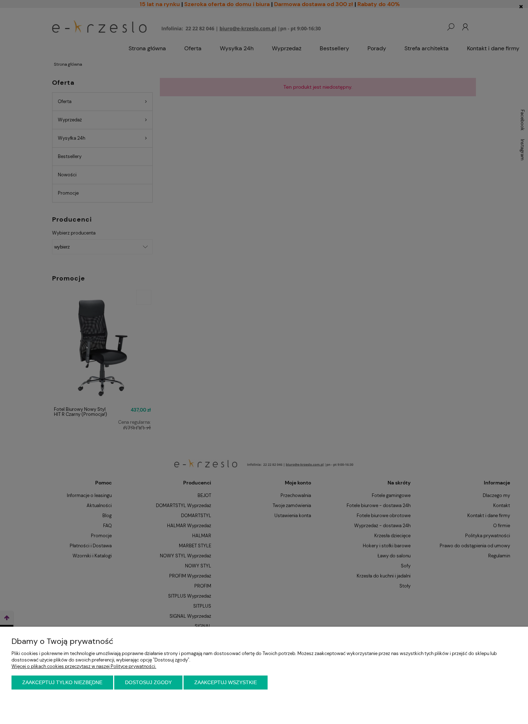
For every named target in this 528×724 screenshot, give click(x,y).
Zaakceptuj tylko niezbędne (62, 682)
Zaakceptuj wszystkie (225, 682)
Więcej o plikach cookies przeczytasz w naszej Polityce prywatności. (83, 666)
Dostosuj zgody (148, 682)
